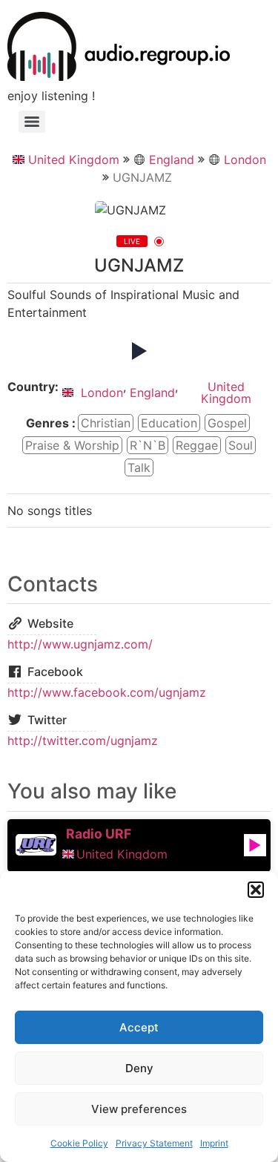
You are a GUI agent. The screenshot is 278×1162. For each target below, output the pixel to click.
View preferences (139, 1109)
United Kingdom (73, 159)
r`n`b (147, 445)
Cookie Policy (79, 1143)
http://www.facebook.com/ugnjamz (106, 692)
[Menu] (32, 122)
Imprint (214, 1143)
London (245, 159)
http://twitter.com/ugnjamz (82, 740)
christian (105, 423)
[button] (255, 889)
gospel (227, 423)
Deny (139, 1068)
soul (240, 445)
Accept (139, 1027)
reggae (197, 445)
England (171, 159)
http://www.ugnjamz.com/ (80, 644)
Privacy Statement (154, 1143)
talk (139, 467)
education (169, 423)
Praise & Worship (72, 445)
